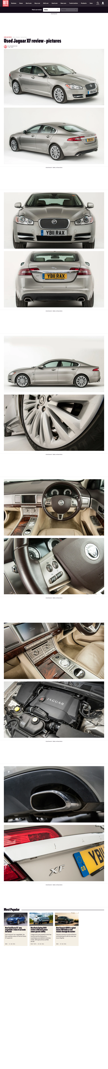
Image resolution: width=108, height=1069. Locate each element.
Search (97, 4)
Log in (103, 4)
